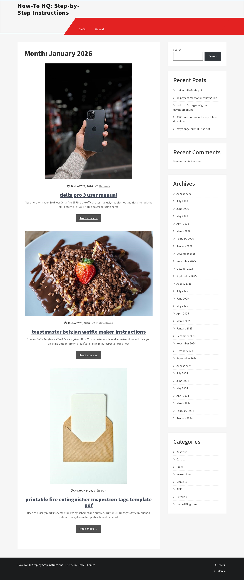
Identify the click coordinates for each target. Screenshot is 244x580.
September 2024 (186, 358)
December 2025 (186, 254)
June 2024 (182, 381)
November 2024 (186, 343)
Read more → (88, 218)
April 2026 (182, 224)
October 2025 (184, 268)
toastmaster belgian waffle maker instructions (88, 331)
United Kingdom (186, 504)
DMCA (82, 29)
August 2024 (183, 366)
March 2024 (183, 403)
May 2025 (182, 306)
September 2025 (186, 276)
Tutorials (182, 497)
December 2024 (186, 336)
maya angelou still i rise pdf (193, 129)
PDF (103, 491)
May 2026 (182, 216)
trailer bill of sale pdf (189, 90)
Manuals (104, 186)
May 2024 (182, 388)
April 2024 (182, 396)
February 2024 (185, 411)
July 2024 (182, 373)
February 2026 (185, 239)
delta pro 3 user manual (88, 194)
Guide (179, 467)
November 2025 (186, 261)
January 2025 (184, 328)
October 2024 (184, 351)
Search (177, 49)
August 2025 (183, 283)
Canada (181, 459)
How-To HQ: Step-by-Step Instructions (49, 9)
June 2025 (182, 298)
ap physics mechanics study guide (196, 98)
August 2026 (183, 194)
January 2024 (184, 418)
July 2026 (182, 201)
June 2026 (182, 209)
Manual (99, 29)
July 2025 (182, 291)
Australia (181, 452)
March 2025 (183, 321)
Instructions (104, 323)
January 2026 (184, 246)
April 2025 (182, 313)
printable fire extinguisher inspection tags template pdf (88, 502)
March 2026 (183, 231)
